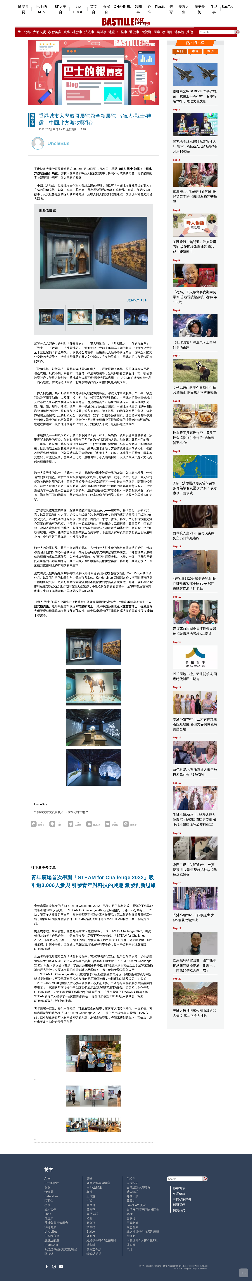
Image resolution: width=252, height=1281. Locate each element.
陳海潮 (131, 1244)
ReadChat (51, 1244)
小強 (47, 1205)
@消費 (167, 32)
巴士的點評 (51, 1183)
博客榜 (179, 32)
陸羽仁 (48, 1200)
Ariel (47, 1178)
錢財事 (101, 32)
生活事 (214, 9)
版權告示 (179, 1188)
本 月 (210, 51)
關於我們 (179, 1210)
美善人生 (183, 9)
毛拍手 (131, 1178)
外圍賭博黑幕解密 (98, 1183)
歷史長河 (199, 9)
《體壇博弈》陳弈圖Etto (142, 1240)
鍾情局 (48, 1191)
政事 (66, 32)
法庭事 (89, 32)
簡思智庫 (132, 1227)
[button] (140, 300)
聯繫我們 (179, 1204)
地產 (111, 32)
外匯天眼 (132, 1196)
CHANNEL (122, 6)
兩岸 (156, 32)
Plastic (160, 6)
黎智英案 (54, 32)
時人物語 (132, 1191)
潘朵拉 (91, 1227)
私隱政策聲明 (182, 1199)
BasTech (229, 6)
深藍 (47, 1187)
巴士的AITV (41, 9)
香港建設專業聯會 (138, 1187)
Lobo (47, 1213)
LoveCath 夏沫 (136, 1205)
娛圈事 (138, 9)
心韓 (149, 9)
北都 (27, 32)
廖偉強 (91, 1222)
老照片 (91, 1236)
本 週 (195, 51)
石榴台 (106, 9)
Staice (91, 1231)
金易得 (131, 1218)
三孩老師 (132, 1222)
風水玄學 (50, 1209)
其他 (189, 32)
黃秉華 (91, 1209)
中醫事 (122, 32)
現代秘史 (132, 1183)
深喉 (89, 1178)
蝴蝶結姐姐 (94, 1253)
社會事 (77, 32)
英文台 (93, 9)
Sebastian (51, 1196)
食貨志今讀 (94, 1249)
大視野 (146, 32)
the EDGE (78, 9)
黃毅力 (131, 1200)
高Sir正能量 (94, 1187)
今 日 (179, 51)
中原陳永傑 (51, 1236)
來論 (129, 1249)
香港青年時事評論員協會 (143, 1209)
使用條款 (179, 1193)
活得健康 (50, 1227)
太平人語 (92, 1213)
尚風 (89, 1218)
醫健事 (134, 32)
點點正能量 (51, 1240)
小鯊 (89, 1200)
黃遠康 (48, 1218)
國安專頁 (23, 9)
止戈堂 (91, 1196)
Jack (130, 1213)
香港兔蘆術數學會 (56, 1222)
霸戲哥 (91, 1205)
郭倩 (89, 1191)
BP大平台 (60, 9)
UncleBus (50, 1231)
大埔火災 (39, 32)
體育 (171, 9)
